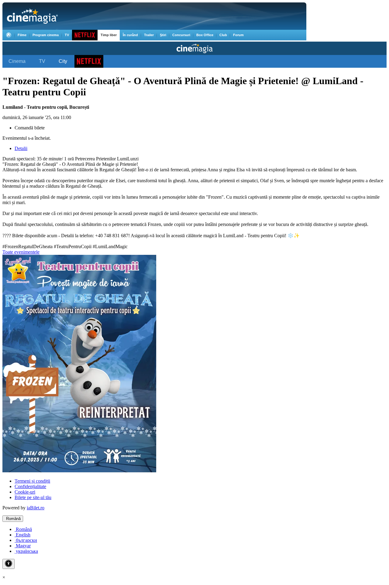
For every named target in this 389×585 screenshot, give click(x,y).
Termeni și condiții (32, 481)
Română (13, 518)
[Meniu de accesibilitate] (8, 564)
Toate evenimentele (21, 252)
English (22, 534)
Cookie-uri (25, 491)
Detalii (21, 148)
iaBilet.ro (35, 507)
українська (26, 551)
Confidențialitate (30, 486)
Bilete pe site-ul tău (33, 497)
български (26, 540)
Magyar (23, 545)
